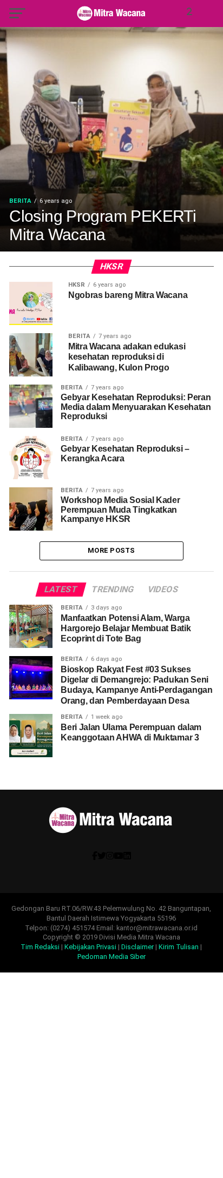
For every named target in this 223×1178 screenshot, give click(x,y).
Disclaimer (137, 947)
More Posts (111, 550)
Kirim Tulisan (179, 947)
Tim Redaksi (40, 947)
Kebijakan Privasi (90, 947)
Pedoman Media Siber (111, 956)
